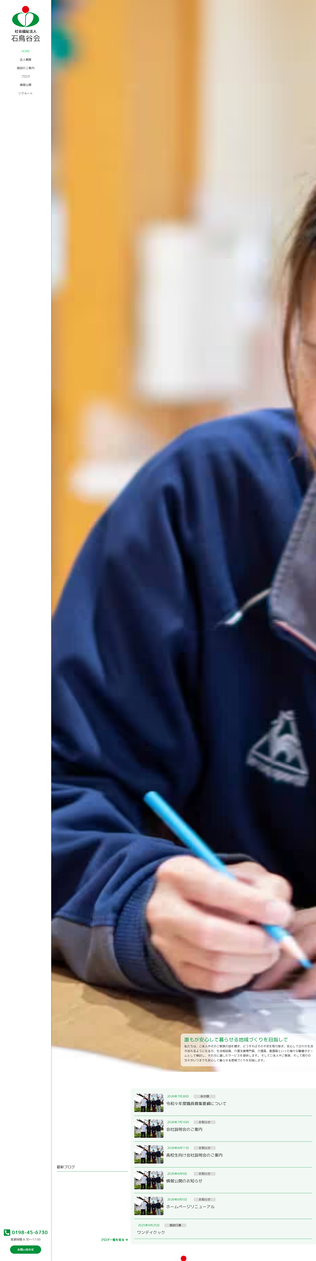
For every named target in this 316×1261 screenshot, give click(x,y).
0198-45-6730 (30, 1232)
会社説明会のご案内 (184, 1129)
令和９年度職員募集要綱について (196, 1103)
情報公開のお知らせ (184, 1181)
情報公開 (25, 85)
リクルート (25, 93)
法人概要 (25, 60)
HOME (25, 51)
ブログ (25, 76)
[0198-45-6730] (7, 1232)
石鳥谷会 (25, 38)
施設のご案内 (25, 68)
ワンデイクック (151, 1232)
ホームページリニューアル (190, 1206)
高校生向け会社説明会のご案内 (194, 1155)
